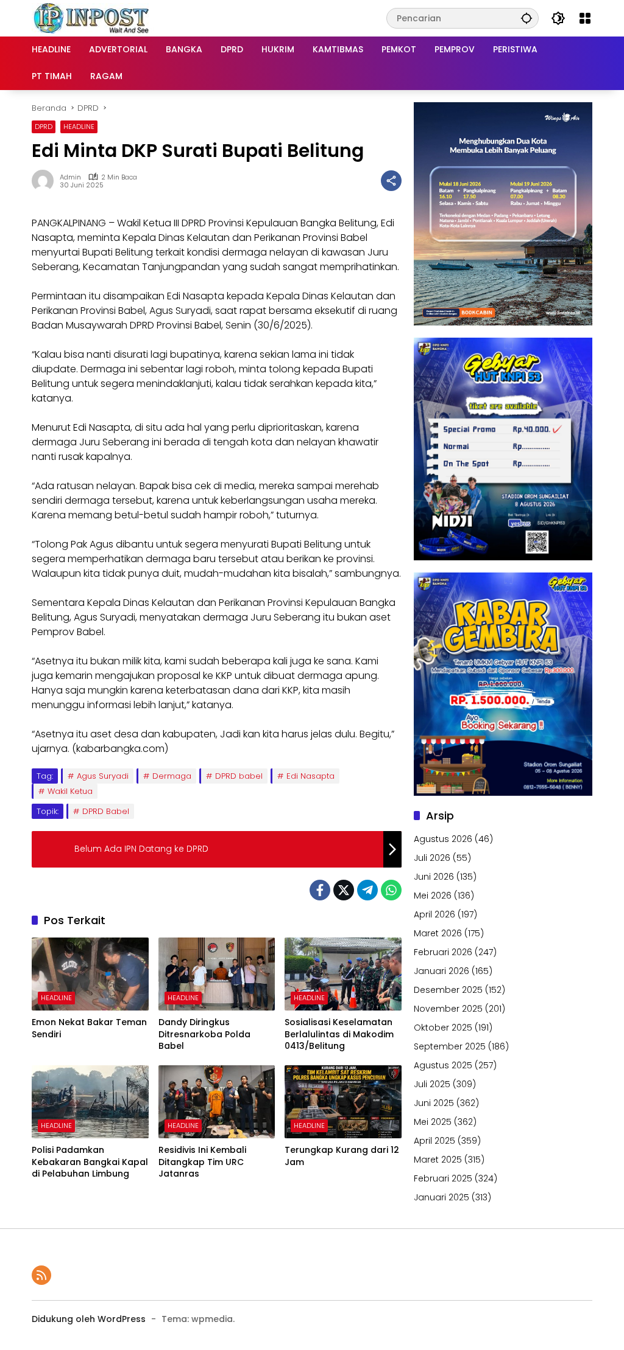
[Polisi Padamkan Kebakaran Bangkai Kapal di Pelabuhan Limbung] (90, 1101)
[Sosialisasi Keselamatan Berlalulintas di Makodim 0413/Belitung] (343, 974)
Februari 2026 (443, 952)
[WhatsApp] (391, 890)
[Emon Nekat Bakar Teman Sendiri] (90, 974)
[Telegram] (367, 890)
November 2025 (448, 1009)
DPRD (43, 126)
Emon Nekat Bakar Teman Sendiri (89, 1028)
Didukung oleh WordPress (89, 1319)
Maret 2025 (438, 1159)
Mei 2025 (433, 1122)
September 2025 (450, 1046)
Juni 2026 (434, 877)
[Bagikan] (391, 180)
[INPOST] (93, 18)
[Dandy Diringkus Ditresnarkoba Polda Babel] (216, 974)
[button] (526, 18)
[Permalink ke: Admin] (46, 181)
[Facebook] (320, 890)
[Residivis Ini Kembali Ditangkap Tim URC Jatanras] (216, 1101)
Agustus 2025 (443, 1065)
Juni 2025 (434, 1103)
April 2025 (434, 1141)
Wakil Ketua (70, 791)
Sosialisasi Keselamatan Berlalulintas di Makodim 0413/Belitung (339, 1034)
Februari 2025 (443, 1178)
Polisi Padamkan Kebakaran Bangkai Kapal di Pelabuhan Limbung (90, 1162)
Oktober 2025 (443, 1027)
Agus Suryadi (103, 776)
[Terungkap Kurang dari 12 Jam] (343, 1101)
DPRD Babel (105, 811)
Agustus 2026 (443, 839)
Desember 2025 (448, 990)
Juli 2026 (432, 858)
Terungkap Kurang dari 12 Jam (342, 1156)
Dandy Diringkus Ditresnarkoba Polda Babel (204, 1034)
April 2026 (434, 914)
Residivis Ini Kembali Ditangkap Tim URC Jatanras (202, 1162)
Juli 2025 (432, 1084)
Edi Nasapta (310, 776)
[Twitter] (343, 890)
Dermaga (171, 776)
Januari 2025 (441, 1197)
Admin (70, 177)
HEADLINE (78, 126)
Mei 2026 (433, 895)
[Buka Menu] (585, 18)
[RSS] (41, 1275)
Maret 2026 (438, 933)
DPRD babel (239, 776)
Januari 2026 (441, 971)
